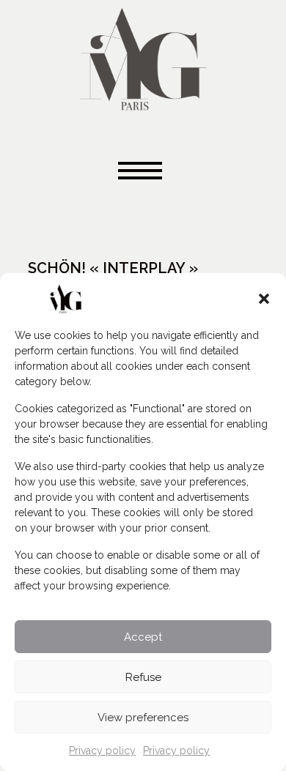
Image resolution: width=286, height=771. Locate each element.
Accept (143, 637)
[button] (264, 298)
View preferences (143, 717)
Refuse (143, 677)
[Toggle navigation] (143, 172)
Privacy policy (102, 750)
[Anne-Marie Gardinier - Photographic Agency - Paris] (143, 56)
